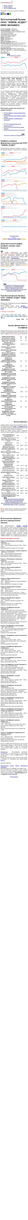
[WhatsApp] (10, 14)
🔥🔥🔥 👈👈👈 (14, 239)
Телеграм (14, 774)
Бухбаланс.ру (4, 752)
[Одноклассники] (4, 14)
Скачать (16, 236)
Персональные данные (7, 765)
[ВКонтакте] (1, 14)
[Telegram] (6, 14)
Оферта (17, 765)
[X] (8, 14)
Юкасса (3, 760)
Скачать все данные (15, 55)
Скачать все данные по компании (13, 135)
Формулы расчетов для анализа (16, 130)
